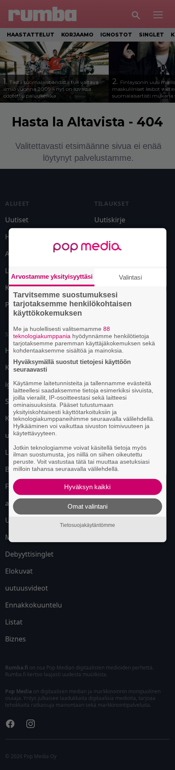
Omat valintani (87, 506)
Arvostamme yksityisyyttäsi (52, 276)
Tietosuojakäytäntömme (87, 525)
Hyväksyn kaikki (87, 486)
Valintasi (130, 276)
